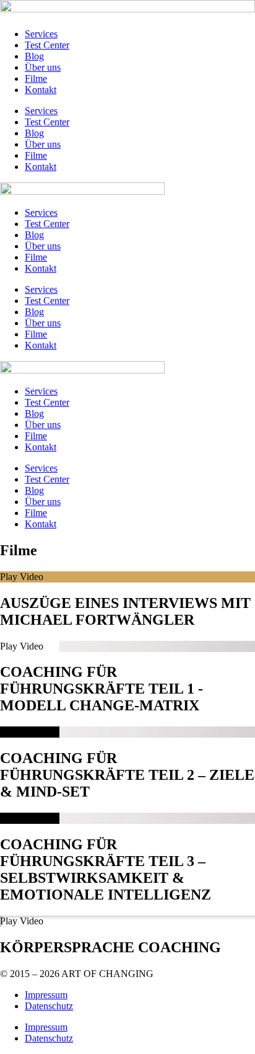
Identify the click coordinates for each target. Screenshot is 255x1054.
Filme (36, 78)
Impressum (46, 994)
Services (41, 34)
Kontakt (40, 89)
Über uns (43, 67)
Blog (34, 56)
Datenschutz (49, 1006)
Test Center (47, 45)
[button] (127, 577)
